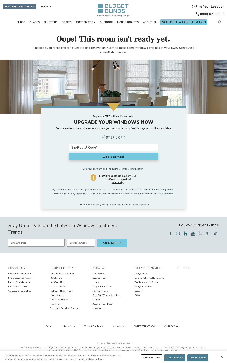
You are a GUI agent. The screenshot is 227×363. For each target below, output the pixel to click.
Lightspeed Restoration (61, 291)
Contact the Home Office (19, 291)
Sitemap (49, 326)
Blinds (21, 22)
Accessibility (118, 326)
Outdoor (106, 22)
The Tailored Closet (59, 299)
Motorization (85, 22)
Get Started (113, 157)
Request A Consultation (19, 273)
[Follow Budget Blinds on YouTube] (193, 233)
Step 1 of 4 (115, 137)
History (95, 282)
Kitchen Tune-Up (57, 286)
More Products (128, 22)
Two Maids (55, 304)
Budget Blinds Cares (102, 286)
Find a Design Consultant (20, 278)
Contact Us (16, 268)
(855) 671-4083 (212, 14)
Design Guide (141, 273)
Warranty (96, 299)
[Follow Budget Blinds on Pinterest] (208, 233)
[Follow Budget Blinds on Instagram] (178, 233)
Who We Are (98, 273)
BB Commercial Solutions (62, 273)
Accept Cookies (198, 357)
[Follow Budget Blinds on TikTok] (215, 233)
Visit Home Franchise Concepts (65, 308)
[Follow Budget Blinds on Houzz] (185, 233)
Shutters (50, 22)
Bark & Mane (56, 278)
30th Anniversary (100, 291)
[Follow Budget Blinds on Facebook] (170, 233)
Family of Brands (62, 268)
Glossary (139, 291)
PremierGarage (57, 295)
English (44, 6)
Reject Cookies (175, 357)
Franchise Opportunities (19, 6)
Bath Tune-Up (56, 282)
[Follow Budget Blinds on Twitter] (200, 233)
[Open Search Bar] (220, 22)
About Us (149, 22)
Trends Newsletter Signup (147, 282)
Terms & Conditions (93, 326)
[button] (208, 6)
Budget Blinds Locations (20, 282)
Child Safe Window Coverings (106, 295)
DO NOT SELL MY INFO (144, 326)
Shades (35, 22)
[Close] (221, 356)
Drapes (66, 22)
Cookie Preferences (173, 326)
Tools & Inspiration (148, 268)
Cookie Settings (151, 357)
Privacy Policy (165, 193)
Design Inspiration (143, 286)
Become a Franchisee (102, 304)
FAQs (137, 295)
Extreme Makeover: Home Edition (150, 278)
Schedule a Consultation (184, 22)
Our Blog (183, 268)
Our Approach (99, 278)
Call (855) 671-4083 (17, 286)
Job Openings (99, 308)
